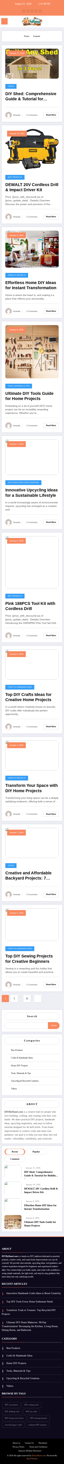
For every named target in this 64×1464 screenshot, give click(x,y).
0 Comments (32, 115)
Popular (36, 1151)
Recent (15, 1151)
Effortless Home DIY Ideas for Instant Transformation (30, 285)
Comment (14, 1159)
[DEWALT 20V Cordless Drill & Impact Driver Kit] (32, 149)
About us (16, 1443)
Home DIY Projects (17, 275)
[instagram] (36, 11)
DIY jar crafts (31, 1412)
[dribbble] (32, 11)
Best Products (15, 177)
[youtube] (40, 11)
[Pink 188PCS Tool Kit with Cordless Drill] (32, 562)
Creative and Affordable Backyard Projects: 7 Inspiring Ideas (28, 876)
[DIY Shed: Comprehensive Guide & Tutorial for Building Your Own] (32, 63)
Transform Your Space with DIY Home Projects (31, 788)
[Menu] (4, 21)
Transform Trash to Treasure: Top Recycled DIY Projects (29, 1312)
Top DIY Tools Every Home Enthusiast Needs (29, 1301)
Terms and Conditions (38, 1447)
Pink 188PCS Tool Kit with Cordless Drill (30, 606)
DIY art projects (11, 1405)
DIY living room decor (14, 1418)
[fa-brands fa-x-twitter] (27, 11)
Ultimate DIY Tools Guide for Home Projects (29, 396)
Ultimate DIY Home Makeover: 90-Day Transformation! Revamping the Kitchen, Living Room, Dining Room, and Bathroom (30, 1326)
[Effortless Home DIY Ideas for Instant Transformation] (32, 249)
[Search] (53, 22)
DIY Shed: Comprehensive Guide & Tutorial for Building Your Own (30, 97)
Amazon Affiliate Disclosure (29, 1451)
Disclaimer (43, 1443)
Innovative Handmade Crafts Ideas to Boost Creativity (33, 1293)
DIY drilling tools (12, 1412)
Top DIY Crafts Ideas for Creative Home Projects (28, 697)
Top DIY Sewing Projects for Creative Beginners (29, 959)
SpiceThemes (32, 1459)
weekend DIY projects (37, 1425)
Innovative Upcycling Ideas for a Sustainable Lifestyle (31, 492)
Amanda (16, 115)
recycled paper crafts (13, 1425)
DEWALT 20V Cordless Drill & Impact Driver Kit (31, 187)
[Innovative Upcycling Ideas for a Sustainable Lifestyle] (32, 457)
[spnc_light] (60, 22)
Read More (51, 115)
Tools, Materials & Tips (19, 386)
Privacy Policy (19, 1447)
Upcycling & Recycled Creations (23, 482)
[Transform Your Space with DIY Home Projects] (32, 755)
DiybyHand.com (39, 1456)
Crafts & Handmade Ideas (20, 687)
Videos (11, 86)
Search (32, 1016)
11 (27, 998)
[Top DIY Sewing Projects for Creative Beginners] (32, 924)
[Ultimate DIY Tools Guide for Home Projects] (32, 351)
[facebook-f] (23, 11)
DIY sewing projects (38, 1418)
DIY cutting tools (31, 1405)
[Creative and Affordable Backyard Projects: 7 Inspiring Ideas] (32, 843)
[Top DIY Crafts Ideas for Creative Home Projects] (32, 664)
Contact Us (29, 1443)
